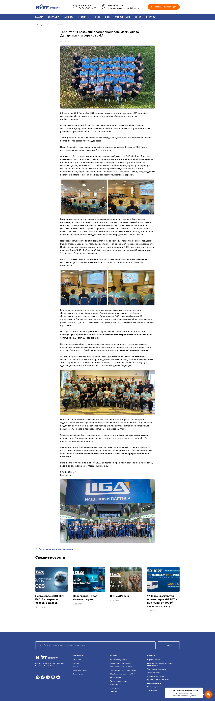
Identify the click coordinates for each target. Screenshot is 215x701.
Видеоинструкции (154, 687)
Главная (49, 25)
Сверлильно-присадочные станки (123, 670)
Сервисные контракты (155, 676)
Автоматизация (115, 677)
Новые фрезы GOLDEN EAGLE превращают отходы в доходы (49, 599)
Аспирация (114, 685)
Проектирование (122, 17)
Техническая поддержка (156, 669)
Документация (152, 690)
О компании (83, 17)
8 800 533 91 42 (68, 472)
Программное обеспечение (158, 680)
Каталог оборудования (118, 660)
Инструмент (53, 17)
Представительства (80, 670)
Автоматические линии (118, 681)
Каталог (39, 17)
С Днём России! (120, 596)
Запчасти (68, 17)
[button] (164, 7)
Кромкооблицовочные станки (121, 667)
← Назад (38, 25)
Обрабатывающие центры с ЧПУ (122, 674)
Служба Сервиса (153, 660)
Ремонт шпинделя (154, 683)
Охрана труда (78, 674)
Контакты (151, 17)
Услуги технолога (153, 673)
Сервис (96, 17)
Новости (138, 17)
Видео (107, 17)
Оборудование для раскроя (120, 663)
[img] (38, 677)
